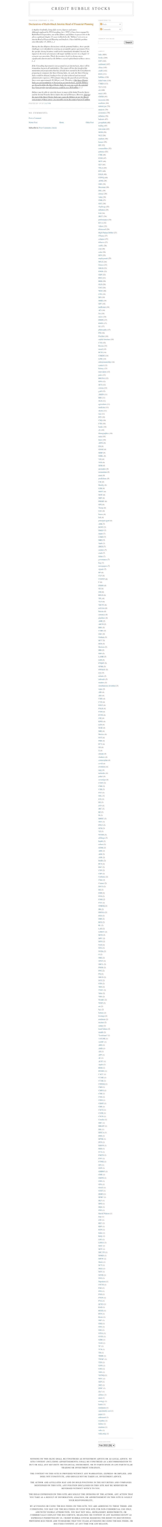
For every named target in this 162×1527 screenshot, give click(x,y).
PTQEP (101, 663)
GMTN (101, 1178)
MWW (100, 1259)
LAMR (101, 656)
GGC (100, 203)
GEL (100, 796)
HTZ (100, 915)
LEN (100, 724)
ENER (100, 271)
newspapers (102, 566)
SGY (100, 980)
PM (99, 333)
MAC (100, 1246)
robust (100, 844)
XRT (100, 1385)
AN (99, 1051)
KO (99, 812)
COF (100, 870)
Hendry (101, 485)
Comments (106, 29)
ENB (100, 893)
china (100, 67)
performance (103, 219)
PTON (100, 1297)
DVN (100, 1142)
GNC (100, 634)
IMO (100, 653)
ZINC (100, 1388)
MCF (100, 1249)
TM (99, 1352)
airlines (101, 1395)
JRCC (100, 216)
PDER (100, 967)
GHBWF (101, 1171)
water (100, 689)
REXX (100, 1310)
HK (99, 909)
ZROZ (100, 546)
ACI (99, 310)
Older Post (90, 122)
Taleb (100, 543)
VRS (100, 996)
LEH (100, 660)
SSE (100, 1330)
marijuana (102, 1407)
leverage (101, 1016)
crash (100, 553)
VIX (100, 459)
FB (99, 446)
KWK (100, 721)
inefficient (102, 307)
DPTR (100, 1139)
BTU (100, 171)
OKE (100, 958)
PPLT (100, 825)
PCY (100, 744)
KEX (100, 922)
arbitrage (101, 838)
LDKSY (101, 932)
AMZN (101, 394)
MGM (100, 132)
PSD (100, 1294)
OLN (100, 401)
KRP (100, 1226)
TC (99, 1346)
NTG (100, 948)
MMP (100, 453)
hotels (100, 1404)
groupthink (102, 122)
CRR (100, 1106)
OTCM (101, 1284)
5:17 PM (48, 103)
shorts (100, 410)
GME (100, 1174)
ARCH (100, 624)
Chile (100, 880)
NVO (100, 1278)
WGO (100, 291)
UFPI (100, 1365)
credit (100, 70)
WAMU (101, 1000)
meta (100, 436)
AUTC (100, 1061)
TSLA (100, 168)
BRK (100, 281)
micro (100, 317)
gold (100, 391)
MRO (100, 540)
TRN (100, 987)
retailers (101, 682)
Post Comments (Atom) (48, 128)
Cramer (101, 883)
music (100, 93)
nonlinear (101, 1019)
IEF (99, 145)
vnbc (100, 1430)
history (101, 368)
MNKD (101, 1255)
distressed (102, 229)
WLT (100, 135)
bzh (99, 517)
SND (100, 1323)
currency (101, 614)
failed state (102, 80)
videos (100, 226)
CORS (100, 630)
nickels (101, 676)
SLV (100, 164)
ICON (100, 715)
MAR (100, 728)
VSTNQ (101, 1375)
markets (101, 138)
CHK (100, 155)
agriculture (102, 404)
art (99, 1006)
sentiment (102, 64)
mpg (100, 770)
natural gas (102, 106)
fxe (99, 313)
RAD (100, 1307)
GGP (100, 1168)
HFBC (100, 1197)
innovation (102, 372)
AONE (100, 181)
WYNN (101, 834)
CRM (100, 1100)
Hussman (101, 187)
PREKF (101, 501)
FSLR (100, 708)
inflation (101, 116)
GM (99, 592)
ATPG (100, 443)
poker (100, 776)
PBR (100, 741)
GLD (100, 284)
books (100, 57)
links (100, 54)
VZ (99, 831)
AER (100, 854)
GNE (100, 1181)
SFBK (100, 666)
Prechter (101, 336)
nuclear (101, 1022)
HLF (100, 1200)
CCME (101, 1077)
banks (100, 427)
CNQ (100, 420)
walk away (102, 1433)
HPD (100, 1203)
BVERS (101, 1071)
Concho (101, 1119)
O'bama (101, 236)
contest (101, 365)
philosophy (102, 329)
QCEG (100, 1304)
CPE (100, 294)
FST (100, 792)
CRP (100, 873)
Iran (99, 1216)
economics (102, 113)
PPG (100, 970)
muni (100, 475)
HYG (100, 1210)
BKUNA (101, 378)
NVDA (100, 951)
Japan (100, 533)
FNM (100, 899)
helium (100, 1013)
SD (99, 747)
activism (101, 608)
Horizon (101, 647)
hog (99, 563)
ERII (100, 1148)
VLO (100, 601)
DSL (100, 190)
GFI (99, 1165)
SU (99, 326)
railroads (101, 679)
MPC (100, 938)
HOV (100, 255)
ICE (99, 799)
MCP (100, 161)
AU (99, 1058)
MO (99, 297)
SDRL (100, 456)
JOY (100, 1220)
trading (101, 125)
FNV (100, 1158)
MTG (100, 941)
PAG (100, 1288)
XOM (100, 465)
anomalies (102, 469)
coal (99, 249)
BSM (100, 1068)
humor (100, 142)
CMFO (101, 1090)
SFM (100, 828)
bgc (99, 1009)
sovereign (102, 779)
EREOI (101, 1145)
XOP (100, 1382)
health (100, 841)
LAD (100, 928)
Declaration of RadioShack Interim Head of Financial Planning (61, 24)
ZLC (100, 1391)
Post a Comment (35, 118)
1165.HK (101, 1038)
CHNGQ (101, 1084)
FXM (100, 711)
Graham (101, 637)
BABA (100, 860)
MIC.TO (101, 1252)
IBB (100, 650)
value (100, 197)
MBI (100, 731)
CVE (100, 342)
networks (101, 773)
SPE (100, 504)
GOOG (100, 449)
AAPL (100, 245)
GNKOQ (101, 906)
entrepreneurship (104, 362)
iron (99, 673)
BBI (100, 397)
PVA (100, 1301)
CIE (99, 482)
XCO (100, 385)
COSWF (101, 579)
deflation (101, 210)
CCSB (100, 1081)
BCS (100, 864)
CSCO (100, 1110)
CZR (100, 789)
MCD (100, 935)
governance (102, 559)
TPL (100, 598)
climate (101, 754)
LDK (100, 488)
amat (100, 1398)
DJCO (100, 886)
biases (100, 514)
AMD (100, 1048)
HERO (100, 1194)
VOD (100, 462)
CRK (100, 786)
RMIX (100, 323)
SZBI (100, 1339)
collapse (101, 239)
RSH (100, 74)
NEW (100, 495)
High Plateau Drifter (105, 232)
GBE (100, 184)
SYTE (100, 1336)
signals (101, 569)
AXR (100, 857)
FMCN (101, 1155)
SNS (100, 1327)
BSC (100, 867)
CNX (100, 1097)
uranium (101, 1427)
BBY (100, 627)
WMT (100, 1003)
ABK (100, 851)
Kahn (100, 1233)
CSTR (100, 1113)
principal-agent (103, 520)
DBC (100, 1123)
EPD (100, 381)
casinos (101, 550)
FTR (100, 423)
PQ (99, 974)
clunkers (101, 757)
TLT (100, 87)
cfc (99, 430)
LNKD (100, 537)
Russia (100, 346)
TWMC (101, 1359)
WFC (100, 1378)
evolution (101, 766)
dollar (100, 556)
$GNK (100, 847)
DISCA (101, 1132)
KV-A (100, 223)
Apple (100, 1064)
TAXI (100, 1343)
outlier (100, 1026)
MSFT (100, 491)
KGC (100, 1223)
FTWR (101, 1161)
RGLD (100, 595)
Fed (99, 213)
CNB (100, 1093)
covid (100, 763)
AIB (100, 692)
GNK (100, 200)
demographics (103, 433)
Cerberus (101, 877)
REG (100, 278)
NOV (100, 1271)
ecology (101, 1401)
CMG (100, 698)
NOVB (100, 1275)
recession (101, 100)
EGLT (100, 705)
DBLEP (101, 1126)
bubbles (101, 77)
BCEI (100, 352)
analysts (101, 109)
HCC (100, 640)
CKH (100, 1087)
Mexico (101, 734)
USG (100, 287)
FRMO (101, 585)
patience (101, 151)
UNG (100, 1369)
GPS (100, 1184)
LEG (100, 1239)
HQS (100, 1207)
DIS (99, 1129)
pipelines (101, 618)
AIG (100, 695)
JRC (100, 809)
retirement (102, 1417)
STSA (100, 1333)
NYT (100, 737)
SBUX (100, 977)
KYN (100, 1229)
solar (100, 252)
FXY (100, 902)
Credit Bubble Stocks (81, 8)
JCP (100, 805)
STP (100, 61)
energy (100, 193)
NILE (100, 1268)
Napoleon (102, 1281)
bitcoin (100, 611)
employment (103, 258)
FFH (100, 896)
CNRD (100, 83)
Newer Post (33, 122)
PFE (100, 1291)
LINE (100, 359)
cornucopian (103, 760)
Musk (100, 1262)
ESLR (100, 174)
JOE (100, 718)
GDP (100, 274)
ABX (100, 1045)
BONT (100, 527)
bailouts (101, 119)
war (99, 414)
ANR (100, 524)
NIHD (100, 300)
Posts (104, 24)
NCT (100, 1265)
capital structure (104, 339)
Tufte (100, 993)
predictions (102, 478)
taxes (100, 440)
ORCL (100, 964)
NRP (100, 498)
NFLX (100, 261)
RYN (100, 1314)
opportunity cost (104, 1411)
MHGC (101, 818)
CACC (100, 1074)
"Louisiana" (102, 1035)
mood (100, 349)
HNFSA (101, 912)
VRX (100, 1372)
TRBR (100, 1356)
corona (100, 388)
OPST (100, 961)
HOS (100, 643)
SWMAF (101, 669)
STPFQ (101, 177)
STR (100, 983)
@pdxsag (102, 206)
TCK (100, 1349)
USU (100, 511)
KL (99, 925)
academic (101, 103)
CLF (100, 575)
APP (100, 1055)
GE (99, 588)
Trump (100, 508)
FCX (100, 1152)
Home (61, 122)
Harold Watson (103, 1213)
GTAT (100, 1190)
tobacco (101, 242)
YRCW (101, 605)
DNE (100, 1136)
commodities (103, 148)
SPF (100, 304)
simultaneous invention (107, 686)
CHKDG (101, 355)
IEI (99, 802)
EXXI (100, 158)
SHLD (100, 268)
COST (100, 783)
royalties (101, 1420)
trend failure (102, 1029)
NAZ (100, 945)
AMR (100, 621)
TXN (100, 1362)
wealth (100, 1032)
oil (99, 90)
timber (100, 1424)
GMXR (101, 96)
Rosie (100, 1317)
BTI (99, 417)
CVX (100, 702)
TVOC (100, 990)
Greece (100, 265)
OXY (100, 822)
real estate (102, 129)
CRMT (101, 1103)
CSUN (100, 1116)
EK (99, 890)
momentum (102, 472)
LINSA (101, 1242)
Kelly (100, 1236)
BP (99, 572)
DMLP (100, 530)
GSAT (100, 1187)
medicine (101, 407)
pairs (100, 375)
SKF (100, 1320)
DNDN (100, 320)
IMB (100, 919)
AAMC (101, 1042)
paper (100, 1414)
